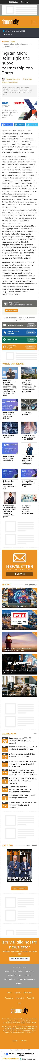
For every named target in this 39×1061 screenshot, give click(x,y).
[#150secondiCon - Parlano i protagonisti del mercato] (19, 664)
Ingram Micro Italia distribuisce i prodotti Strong (8, 458)
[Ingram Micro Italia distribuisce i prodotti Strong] (10, 448)
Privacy (24, 1041)
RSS (19, 1003)
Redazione (9, 998)
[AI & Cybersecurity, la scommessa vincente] (19, 598)
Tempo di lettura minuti (10, 82)
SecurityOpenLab (14, 975)
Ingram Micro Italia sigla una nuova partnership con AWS (28, 484)
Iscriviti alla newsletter (19, 959)
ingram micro (13, 310)
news (13, 42)
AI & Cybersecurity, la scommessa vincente (19, 606)
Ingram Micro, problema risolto (27, 413)
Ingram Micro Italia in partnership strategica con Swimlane (9, 415)
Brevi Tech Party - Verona (13, 628)
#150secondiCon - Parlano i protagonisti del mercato (18, 671)
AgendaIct (19, 983)
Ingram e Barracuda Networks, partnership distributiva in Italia (28, 509)
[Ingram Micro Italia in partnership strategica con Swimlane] (10, 405)
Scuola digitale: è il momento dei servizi (18, 694)
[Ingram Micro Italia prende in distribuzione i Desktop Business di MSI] (10, 473)
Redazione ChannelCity (13, 79)
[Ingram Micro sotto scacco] (10, 427)
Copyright (20, 998)
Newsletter (8, 34)
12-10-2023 (28, 79)
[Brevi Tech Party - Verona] (19, 620)
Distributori (32, 120)
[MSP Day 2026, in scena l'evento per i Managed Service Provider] (19, 642)
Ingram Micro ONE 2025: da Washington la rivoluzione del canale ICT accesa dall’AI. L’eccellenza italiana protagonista (29, 385)
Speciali (17, 993)
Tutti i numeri (31, 845)
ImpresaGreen (9, 979)
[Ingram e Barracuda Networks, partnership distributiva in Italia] (29, 498)
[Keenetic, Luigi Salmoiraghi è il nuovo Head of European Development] (29, 448)
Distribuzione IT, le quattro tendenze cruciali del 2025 (28, 437)
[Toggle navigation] (34, 22)
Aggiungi (30, 332)
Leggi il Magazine (19, 888)
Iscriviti (31, 325)
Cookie (15, 1041)
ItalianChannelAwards (26, 979)
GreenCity (27, 975)
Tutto (35, 734)
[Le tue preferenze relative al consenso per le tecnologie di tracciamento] (28, 1059)
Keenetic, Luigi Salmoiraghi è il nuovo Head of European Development (28, 460)
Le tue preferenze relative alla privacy (21, 1054)
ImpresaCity (29, 971)
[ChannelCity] (10, 22)
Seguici (31, 339)
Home (6, 42)
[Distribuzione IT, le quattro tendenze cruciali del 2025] (29, 427)
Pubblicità (30, 998)
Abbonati (30, 347)
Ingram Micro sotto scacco (8, 436)
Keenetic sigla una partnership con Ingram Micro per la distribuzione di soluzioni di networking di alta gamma (9, 511)
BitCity (7, 971)
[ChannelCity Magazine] (19, 865)
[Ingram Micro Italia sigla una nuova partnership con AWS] (29, 473)
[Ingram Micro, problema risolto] (29, 405)
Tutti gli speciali (30, 585)
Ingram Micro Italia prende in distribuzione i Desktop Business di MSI (9, 484)
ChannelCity (25, 2)
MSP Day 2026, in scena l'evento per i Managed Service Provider (17, 649)
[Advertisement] (20, 931)
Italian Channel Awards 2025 (15, 31)
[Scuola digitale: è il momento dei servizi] (19, 686)
